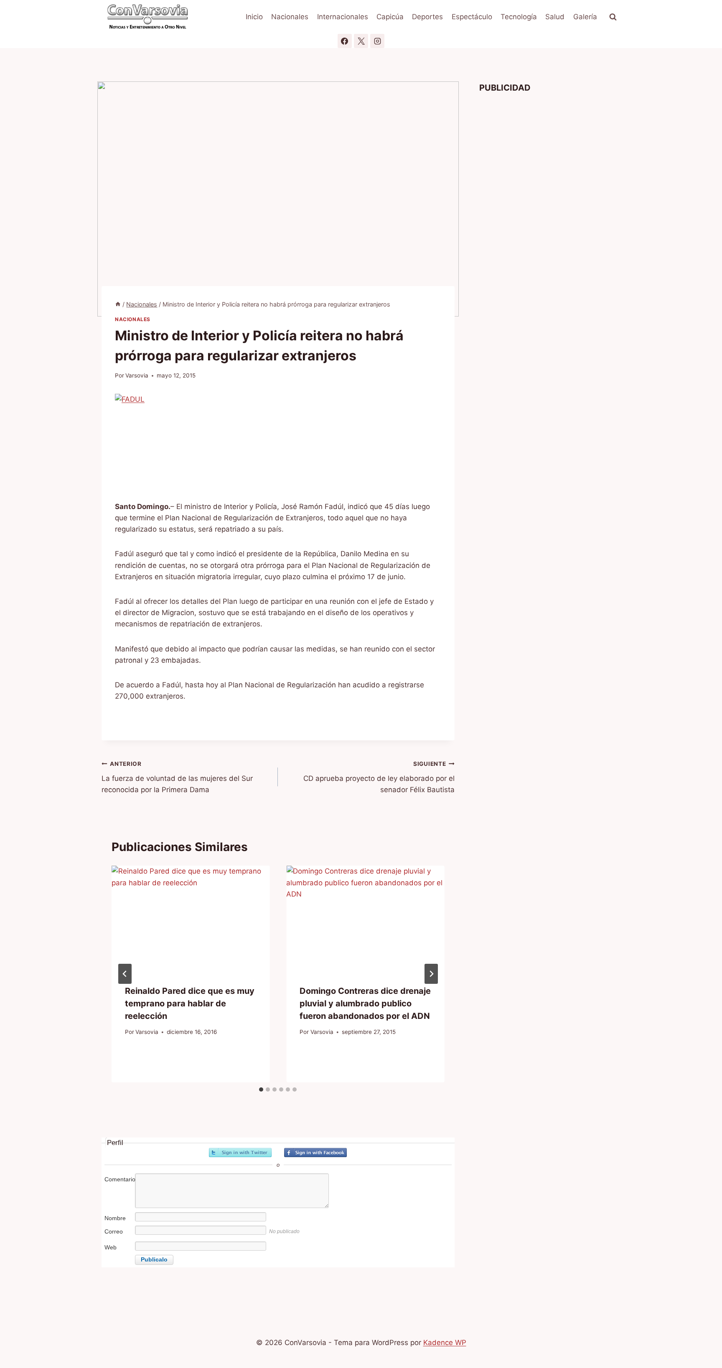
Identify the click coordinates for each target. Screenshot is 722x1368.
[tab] (261, 1089)
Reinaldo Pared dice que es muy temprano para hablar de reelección (189, 1003)
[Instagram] (377, 41)
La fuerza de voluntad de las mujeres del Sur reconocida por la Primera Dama (177, 777)
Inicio (254, 17)
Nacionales (289, 17)
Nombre (115, 1218)
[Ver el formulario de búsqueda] (612, 17)
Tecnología (519, 17)
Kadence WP (444, 1342)
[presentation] (190, 918)
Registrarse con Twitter (240, 1152)
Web (110, 1247)
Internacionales (342, 17)
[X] (361, 41)
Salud (554, 17)
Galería (585, 17)
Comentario (119, 1179)
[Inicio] (118, 304)
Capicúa (390, 17)
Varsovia (136, 375)
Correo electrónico (118, 1236)
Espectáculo (472, 17)
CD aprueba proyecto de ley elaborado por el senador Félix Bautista (378, 777)
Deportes (427, 17)
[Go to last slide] (125, 974)
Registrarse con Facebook (315, 1152)
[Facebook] (345, 41)
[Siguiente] (431, 974)
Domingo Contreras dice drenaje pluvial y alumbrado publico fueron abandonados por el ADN (365, 1003)
